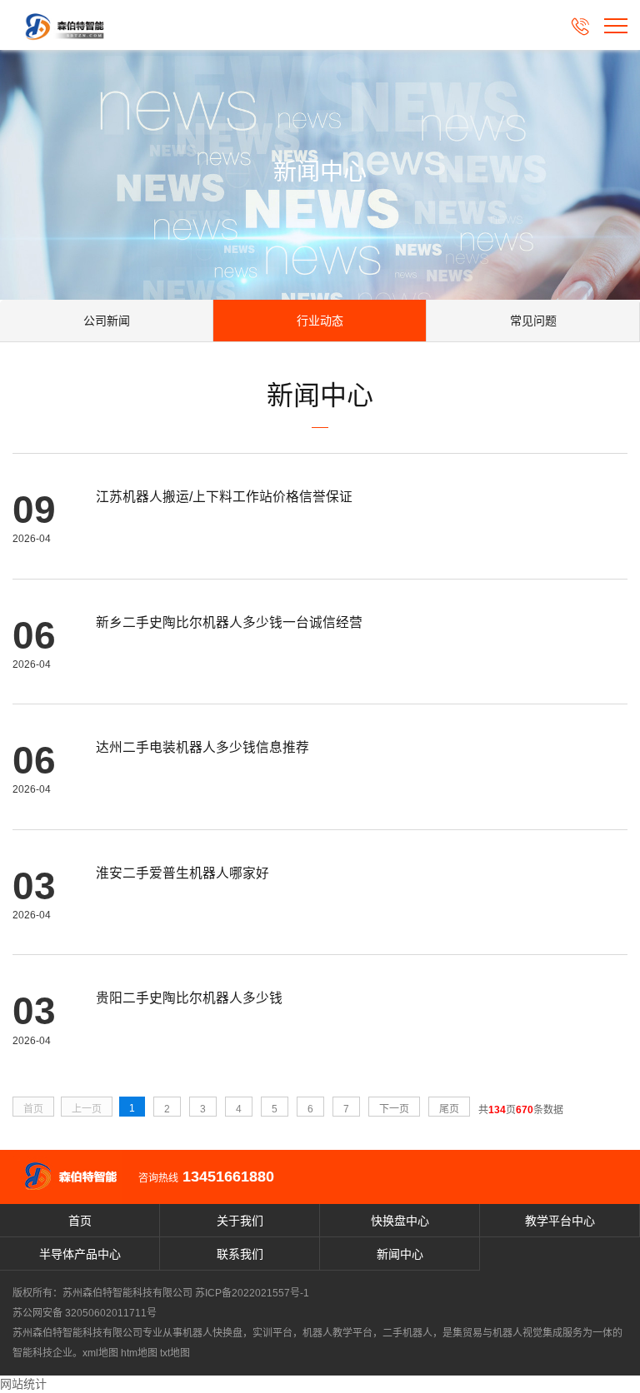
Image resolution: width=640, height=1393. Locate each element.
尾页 (449, 1109)
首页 (80, 1220)
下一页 (394, 1109)
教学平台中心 (560, 1220)
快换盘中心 (400, 1220)
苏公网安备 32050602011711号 (84, 1313)
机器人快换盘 (212, 1333)
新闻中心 (400, 1254)
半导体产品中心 (80, 1254)
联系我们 (240, 1254)
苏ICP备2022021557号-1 (252, 1293)
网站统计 (23, 1384)
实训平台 (272, 1333)
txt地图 (175, 1353)
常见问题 (533, 320)
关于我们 (240, 1220)
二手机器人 (407, 1333)
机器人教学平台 (337, 1333)
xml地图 (100, 1353)
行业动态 (320, 320)
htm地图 (139, 1353)
